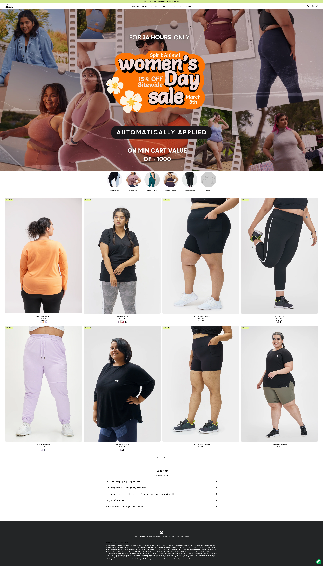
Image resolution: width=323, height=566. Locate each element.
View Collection (161, 457)
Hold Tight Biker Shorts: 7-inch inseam (201, 316)
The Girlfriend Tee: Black (122, 316)
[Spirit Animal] (9, 6)
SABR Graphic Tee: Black (122, 444)
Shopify (150, 536)
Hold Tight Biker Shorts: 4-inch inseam (201, 444)
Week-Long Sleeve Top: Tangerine (43, 316)
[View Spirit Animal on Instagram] (161, 532)
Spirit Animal (140, 536)
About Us (155, 536)
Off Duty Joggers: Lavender (43, 444)
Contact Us (159, 536)
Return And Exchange (167, 536)
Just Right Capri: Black (279, 316)
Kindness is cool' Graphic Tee (279, 444)
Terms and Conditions (184, 536)
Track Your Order (175, 536)
